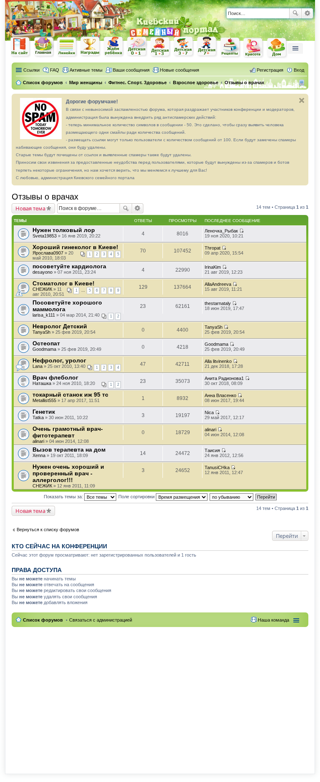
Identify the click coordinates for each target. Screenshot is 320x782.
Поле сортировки (137, 496)
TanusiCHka (217, 467)
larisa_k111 (43, 314)
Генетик (43, 411)
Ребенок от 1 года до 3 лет (160, 47)
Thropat (212, 247)
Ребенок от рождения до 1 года (137, 47)
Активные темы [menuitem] (86, 69)
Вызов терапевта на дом (68, 449)
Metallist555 (44, 400)
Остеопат (46, 343)
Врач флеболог (55, 377)
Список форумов (43, 619)
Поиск (295, 13)
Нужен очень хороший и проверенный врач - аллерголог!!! (68, 473)
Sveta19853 (44, 235)
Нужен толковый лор (63, 230)
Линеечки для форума (67, 46)
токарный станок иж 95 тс (70, 394)
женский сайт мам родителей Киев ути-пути (20, 47)
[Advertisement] (160, 695)
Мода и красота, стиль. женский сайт (254, 47)
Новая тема (30, 208)
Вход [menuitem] (299, 69)
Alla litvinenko (218, 361)
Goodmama (44, 349)
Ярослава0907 (47, 252)
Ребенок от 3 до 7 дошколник (184, 47)
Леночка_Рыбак (221, 230)
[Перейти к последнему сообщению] (241, 230)
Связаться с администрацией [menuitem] (100, 619)
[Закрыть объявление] (301, 100)
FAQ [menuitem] (54, 69)
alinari (38, 441)
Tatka (38, 417)
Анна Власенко (220, 395)
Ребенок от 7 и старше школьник (207, 47)
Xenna (38, 455)
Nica (209, 412)
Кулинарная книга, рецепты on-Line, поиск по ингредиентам (230, 47)
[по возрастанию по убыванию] (232, 496)
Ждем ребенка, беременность (114, 46)
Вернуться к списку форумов (48, 529)
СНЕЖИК (42, 289)
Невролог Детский (59, 326)
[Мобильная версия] (302, 82)
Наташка (41, 383)
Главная (44, 46)
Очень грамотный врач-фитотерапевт (67, 432)
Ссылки (31, 69)
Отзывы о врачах (45, 196)
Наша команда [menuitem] (273, 619)
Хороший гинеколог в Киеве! (75, 247)
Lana (37, 366)
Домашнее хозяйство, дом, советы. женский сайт (277, 48)
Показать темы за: (64, 496)
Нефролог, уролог (59, 360)
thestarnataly (218, 303)
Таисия (212, 450)
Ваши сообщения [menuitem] (131, 69)
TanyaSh (41, 332)
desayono (42, 272)
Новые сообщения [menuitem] (179, 69)
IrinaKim (213, 267)
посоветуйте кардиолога (69, 266)
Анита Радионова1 (224, 378)
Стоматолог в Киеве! (63, 283)
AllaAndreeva (218, 284)
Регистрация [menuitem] (270, 69)
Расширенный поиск (307, 13)
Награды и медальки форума (90, 46)
